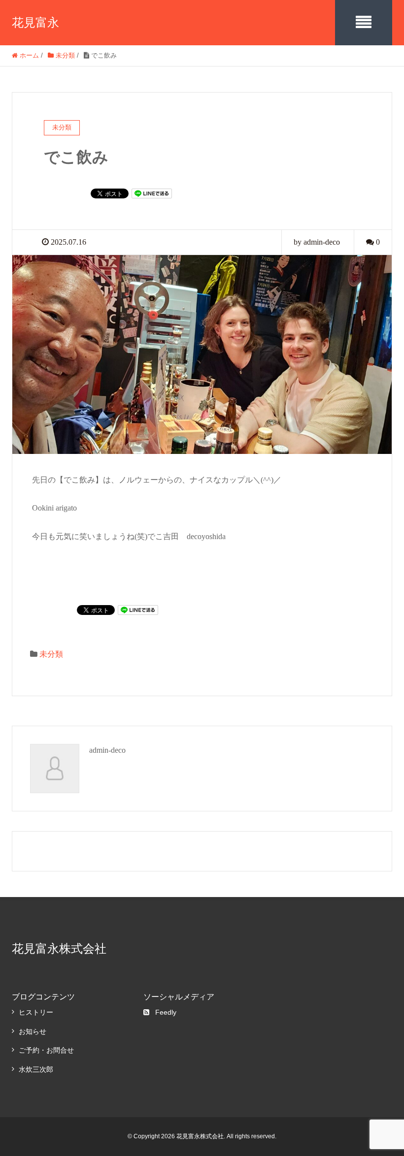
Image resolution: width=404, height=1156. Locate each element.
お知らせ (32, 1031)
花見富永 (35, 22)
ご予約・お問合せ (46, 1050)
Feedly (165, 1012)
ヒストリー (36, 1012)
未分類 (51, 654)
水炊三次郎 (36, 1069)
